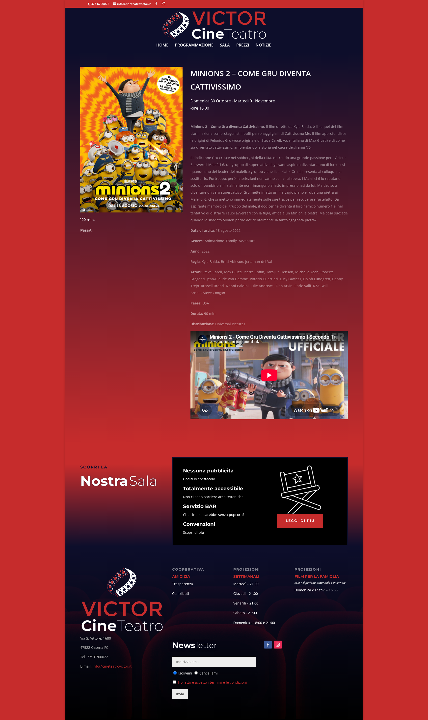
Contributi (180, 593)
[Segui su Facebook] (268, 645)
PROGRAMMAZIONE (194, 45)
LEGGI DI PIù (300, 520)
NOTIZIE (263, 45)
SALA (225, 45)
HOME (162, 45)
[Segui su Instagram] (278, 645)
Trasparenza (182, 583)
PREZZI (242, 45)
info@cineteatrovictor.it (112, 666)
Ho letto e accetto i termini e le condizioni (212, 682)
